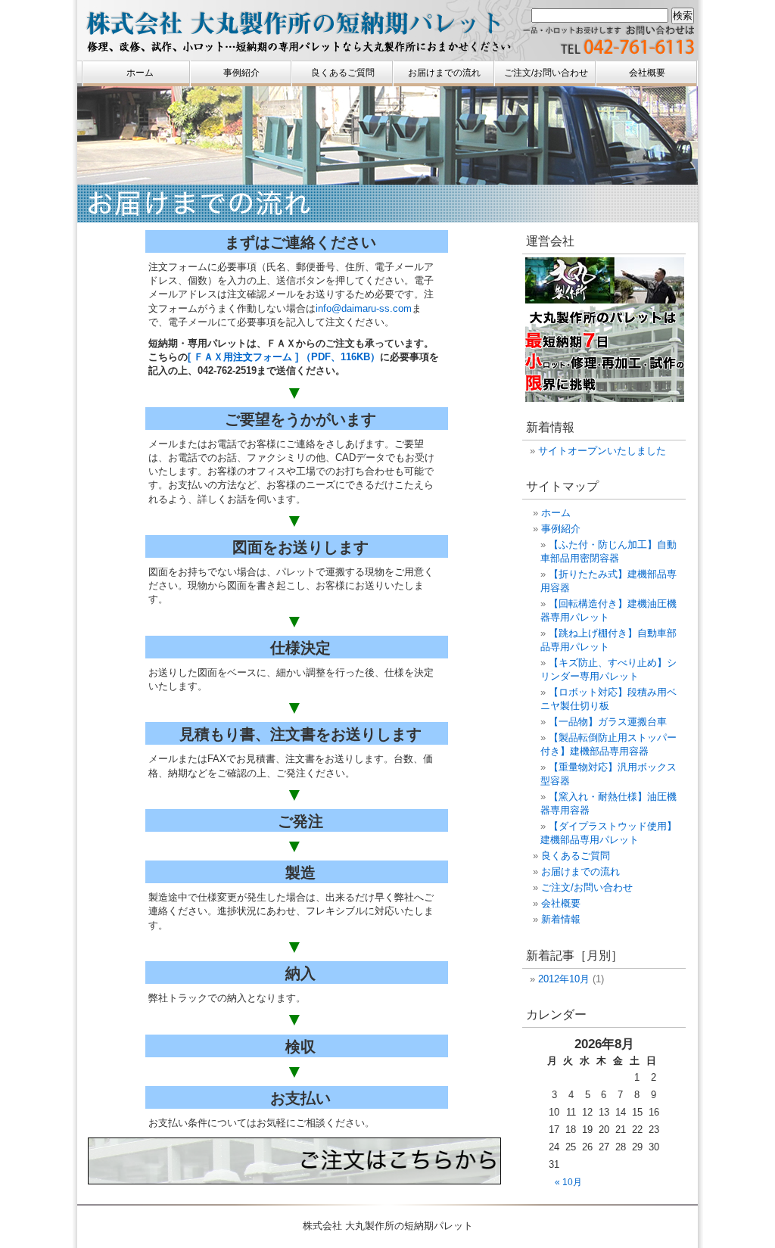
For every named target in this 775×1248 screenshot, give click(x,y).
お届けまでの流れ (444, 72)
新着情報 (560, 919)
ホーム (140, 72)
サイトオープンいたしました (602, 450)
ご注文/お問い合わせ (546, 72)
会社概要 (647, 72)
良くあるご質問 (343, 72)
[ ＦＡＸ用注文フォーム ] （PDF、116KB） (284, 357)
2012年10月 (564, 979)
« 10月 (568, 1182)
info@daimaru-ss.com (364, 308)
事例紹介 (241, 72)
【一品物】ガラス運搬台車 (608, 721)
